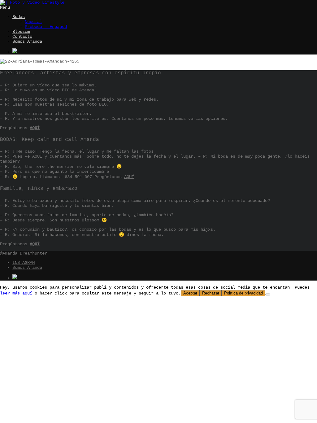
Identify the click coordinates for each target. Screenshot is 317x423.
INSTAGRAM (23, 262)
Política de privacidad (243, 293)
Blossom (21, 31)
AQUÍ (35, 127)
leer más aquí (16, 293)
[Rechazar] (267, 294)
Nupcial (33, 21)
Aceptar (190, 293)
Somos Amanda (27, 41)
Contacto (22, 36)
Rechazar (210, 293)
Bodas (18, 16)
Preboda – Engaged (46, 26)
